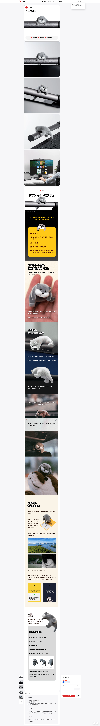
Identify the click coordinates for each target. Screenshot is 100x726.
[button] (75, 689)
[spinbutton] (77, 689)
